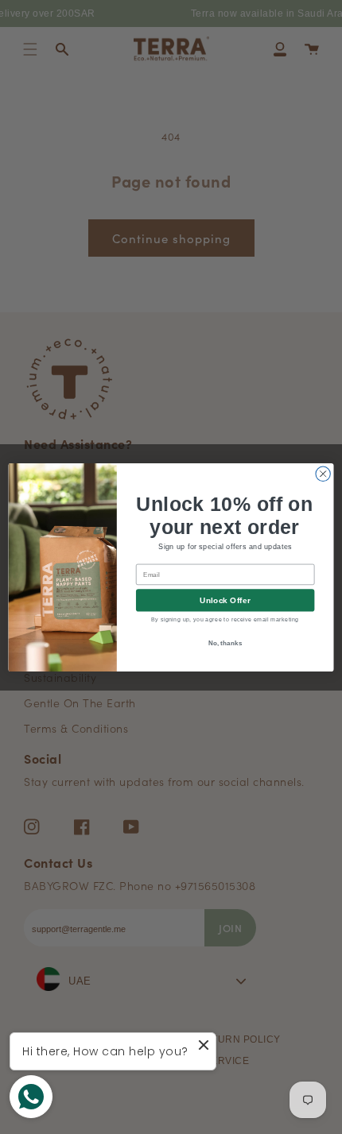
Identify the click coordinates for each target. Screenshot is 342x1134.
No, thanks (225, 641)
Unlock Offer (225, 600)
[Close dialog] (323, 473)
